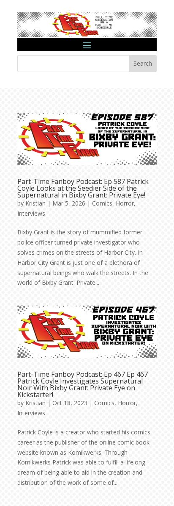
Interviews (31, 213)
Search (142, 63)
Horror (125, 203)
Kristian (35, 203)
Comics (102, 203)
